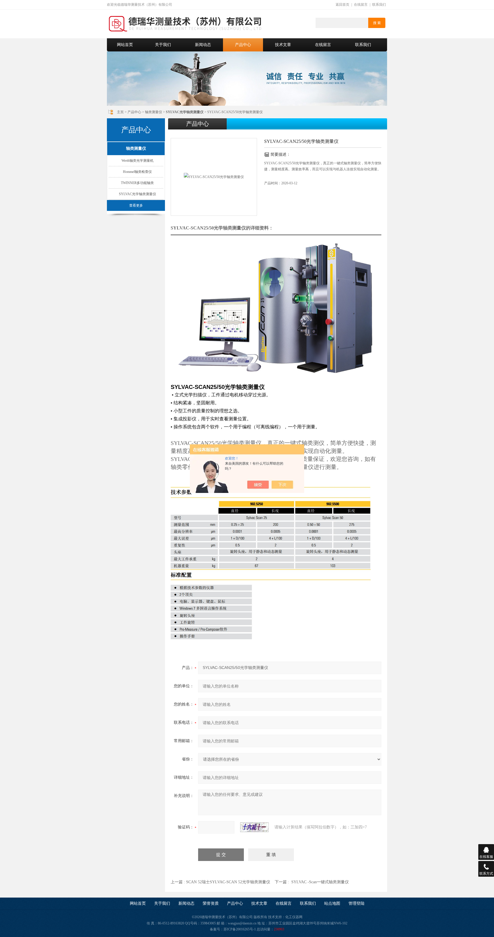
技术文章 (283, 45)
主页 (120, 112)
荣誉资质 (211, 903)
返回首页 (342, 5)
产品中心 (243, 45)
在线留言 (361, 5)
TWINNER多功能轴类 (137, 183)
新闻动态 (203, 45)
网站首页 (125, 45)
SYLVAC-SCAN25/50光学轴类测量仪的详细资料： (222, 227)
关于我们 (163, 45)
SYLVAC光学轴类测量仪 (137, 194)
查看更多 (136, 205)
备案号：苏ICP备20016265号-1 (233, 929)
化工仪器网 (293, 917)
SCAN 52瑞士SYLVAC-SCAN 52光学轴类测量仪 (228, 882)
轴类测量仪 (153, 112)
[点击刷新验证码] (254, 827)
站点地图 (332, 903)
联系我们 (379, 5)
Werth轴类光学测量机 (137, 161)
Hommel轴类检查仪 (137, 172)
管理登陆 (356, 903)
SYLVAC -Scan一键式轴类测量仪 (320, 882)
